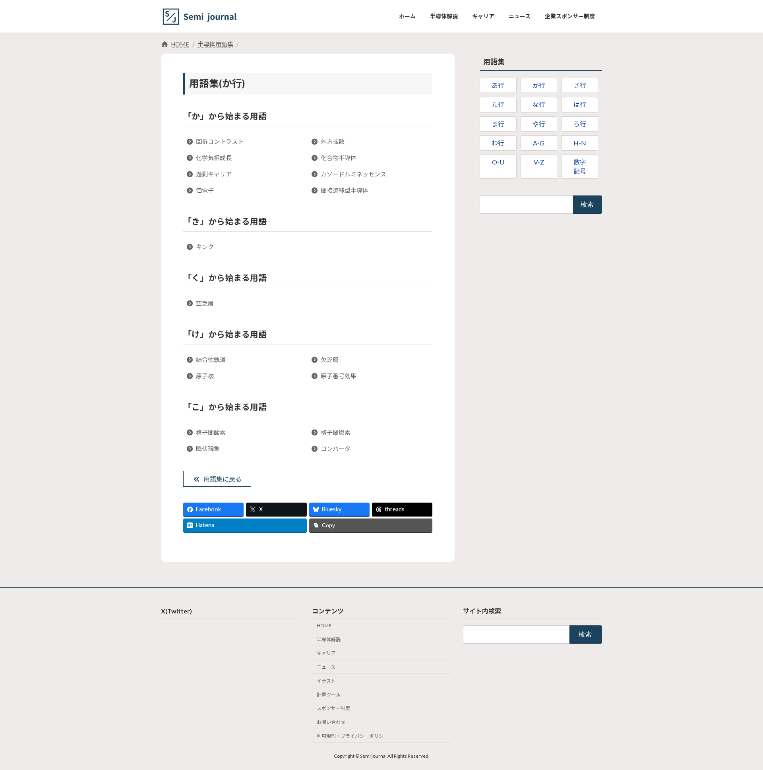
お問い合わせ (331, 723)
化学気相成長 (214, 157)
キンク (205, 246)
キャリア (326, 653)
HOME (324, 626)
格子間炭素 (336, 432)
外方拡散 (333, 141)
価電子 (205, 190)
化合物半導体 (338, 157)
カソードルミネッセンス (353, 174)
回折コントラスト (220, 141)
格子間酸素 (211, 432)
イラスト (326, 681)
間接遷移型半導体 (344, 190)
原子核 (205, 375)
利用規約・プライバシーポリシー (352, 736)
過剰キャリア (214, 174)
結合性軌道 (211, 359)
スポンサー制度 (333, 709)
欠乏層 (330, 359)
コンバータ (336, 448)
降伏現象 (208, 448)
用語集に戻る (222, 479)
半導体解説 (329, 639)
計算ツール (329, 695)
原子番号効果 (338, 375)
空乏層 (205, 303)
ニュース (326, 667)
